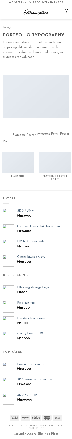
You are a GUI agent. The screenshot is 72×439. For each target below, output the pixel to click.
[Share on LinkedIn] (28, 66)
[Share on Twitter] (14, 66)
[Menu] (5, 12)
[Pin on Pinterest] (24, 66)
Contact (31, 425)
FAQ (59, 425)
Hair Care (47, 425)
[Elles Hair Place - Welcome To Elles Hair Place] (36, 12)
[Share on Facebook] (10, 66)
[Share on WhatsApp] (5, 66)
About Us (15, 425)
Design (7, 27)
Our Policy (36, 428)
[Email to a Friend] (19, 66)
